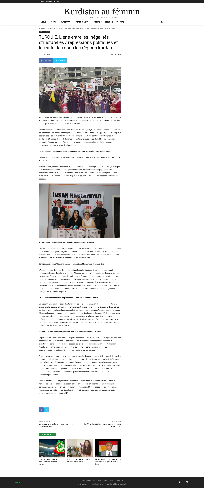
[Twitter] (46, 409)
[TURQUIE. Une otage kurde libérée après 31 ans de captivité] (80, 448)
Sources (17, 482)
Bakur (55, 28)
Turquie (47, 32)
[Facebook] (41, 409)
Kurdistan (48, 28)
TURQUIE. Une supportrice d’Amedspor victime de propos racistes (49, 462)
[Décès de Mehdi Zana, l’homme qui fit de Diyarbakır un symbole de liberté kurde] (108, 448)
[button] (162, 22)
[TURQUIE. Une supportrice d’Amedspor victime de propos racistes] (52, 448)
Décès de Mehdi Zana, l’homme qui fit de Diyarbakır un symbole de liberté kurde (108, 462)
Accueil (41, 28)
